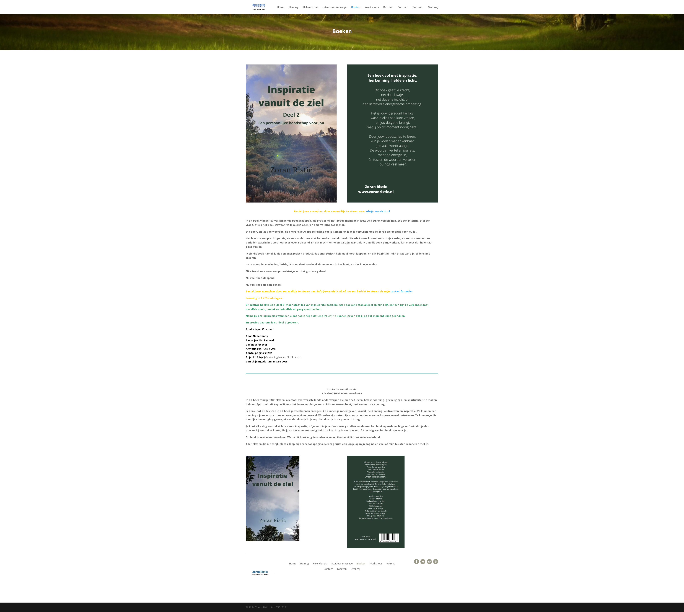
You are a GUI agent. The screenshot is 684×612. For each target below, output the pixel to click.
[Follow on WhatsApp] (435, 561)
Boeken (355, 7)
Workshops (372, 7)
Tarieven (417, 7)
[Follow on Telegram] (422, 561)
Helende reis (310, 7)
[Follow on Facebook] (416, 561)
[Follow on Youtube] (429, 561)
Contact (403, 7)
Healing (293, 7)
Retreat (388, 7)
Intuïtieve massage (335, 7)
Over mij (433, 7)
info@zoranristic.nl (378, 211)
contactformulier (401, 291)
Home (280, 7)
